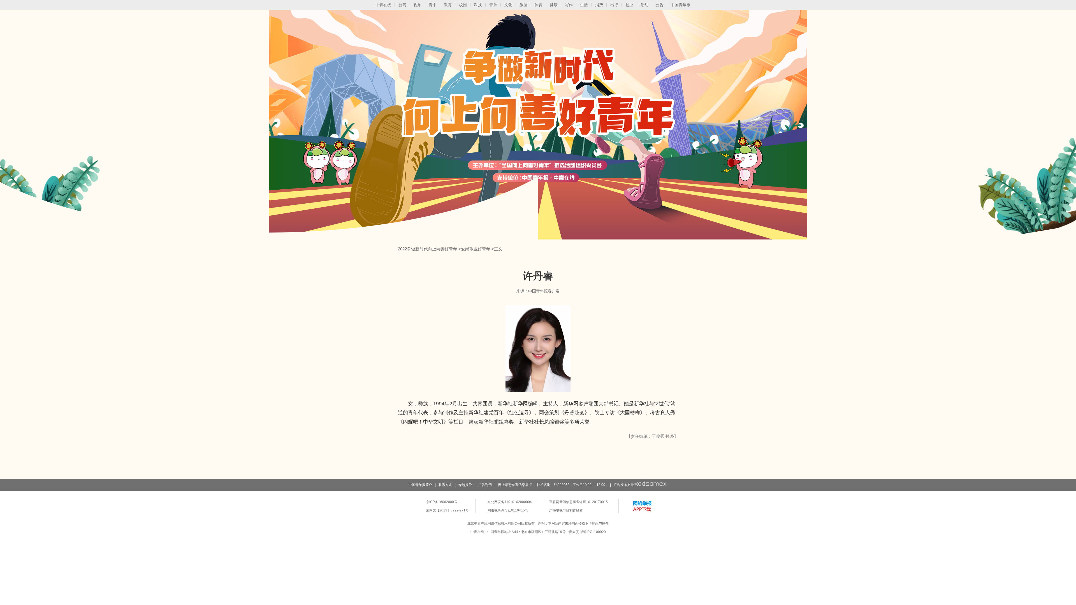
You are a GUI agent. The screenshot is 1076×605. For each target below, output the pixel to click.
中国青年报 (680, 5)
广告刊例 (485, 485)
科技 (478, 5)
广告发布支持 (624, 485)
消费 (599, 5)
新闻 (402, 5)
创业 (629, 5)
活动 (644, 5)
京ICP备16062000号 (441, 502)
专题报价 (465, 485)
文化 (508, 5)
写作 (569, 5)
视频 (417, 5)
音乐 (493, 5)
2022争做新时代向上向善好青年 (427, 248)
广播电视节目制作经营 (566, 510)
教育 (448, 5)
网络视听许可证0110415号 (508, 510)
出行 (614, 5)
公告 (660, 5)
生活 (584, 5)
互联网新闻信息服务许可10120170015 (578, 502)
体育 (538, 5)
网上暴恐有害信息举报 (515, 485)
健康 (554, 5)
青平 (433, 5)
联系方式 (445, 485)
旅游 (523, 5)
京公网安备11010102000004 (510, 502)
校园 (463, 5)
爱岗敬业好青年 (475, 248)
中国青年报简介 (420, 485)
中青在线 (383, 5)
